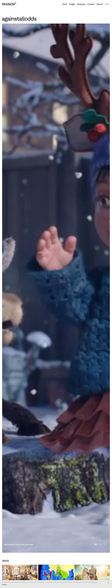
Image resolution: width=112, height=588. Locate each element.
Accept (4, 584)
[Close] (108, 582)
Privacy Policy (94, 582)
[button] (101, 544)
